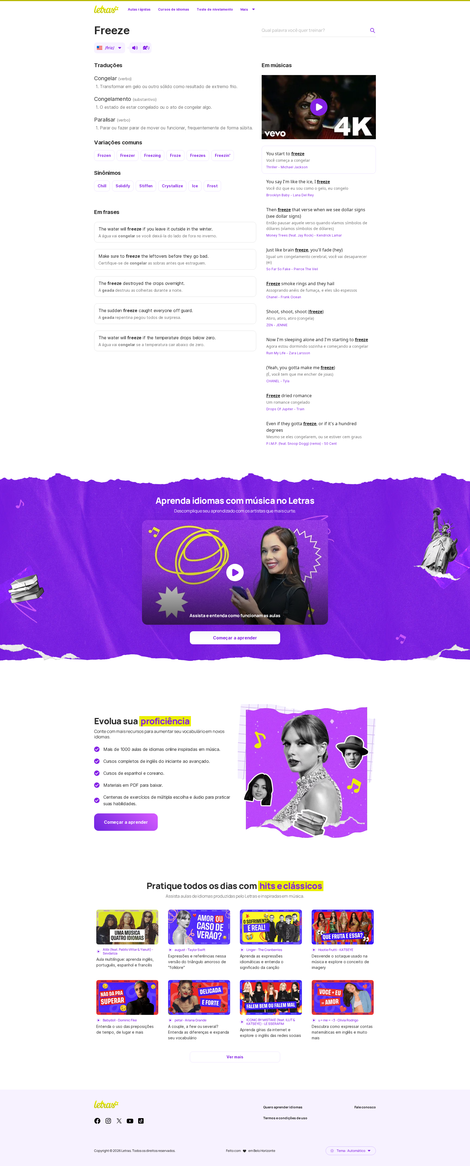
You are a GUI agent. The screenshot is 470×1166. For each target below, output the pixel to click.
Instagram (108, 1121)
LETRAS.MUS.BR (106, 9)
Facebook (97, 1121)
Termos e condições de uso (285, 1118)
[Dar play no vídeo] (318, 107)
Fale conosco (365, 1107)
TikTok (141, 1121)
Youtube (130, 1121)
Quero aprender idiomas (282, 1107)
